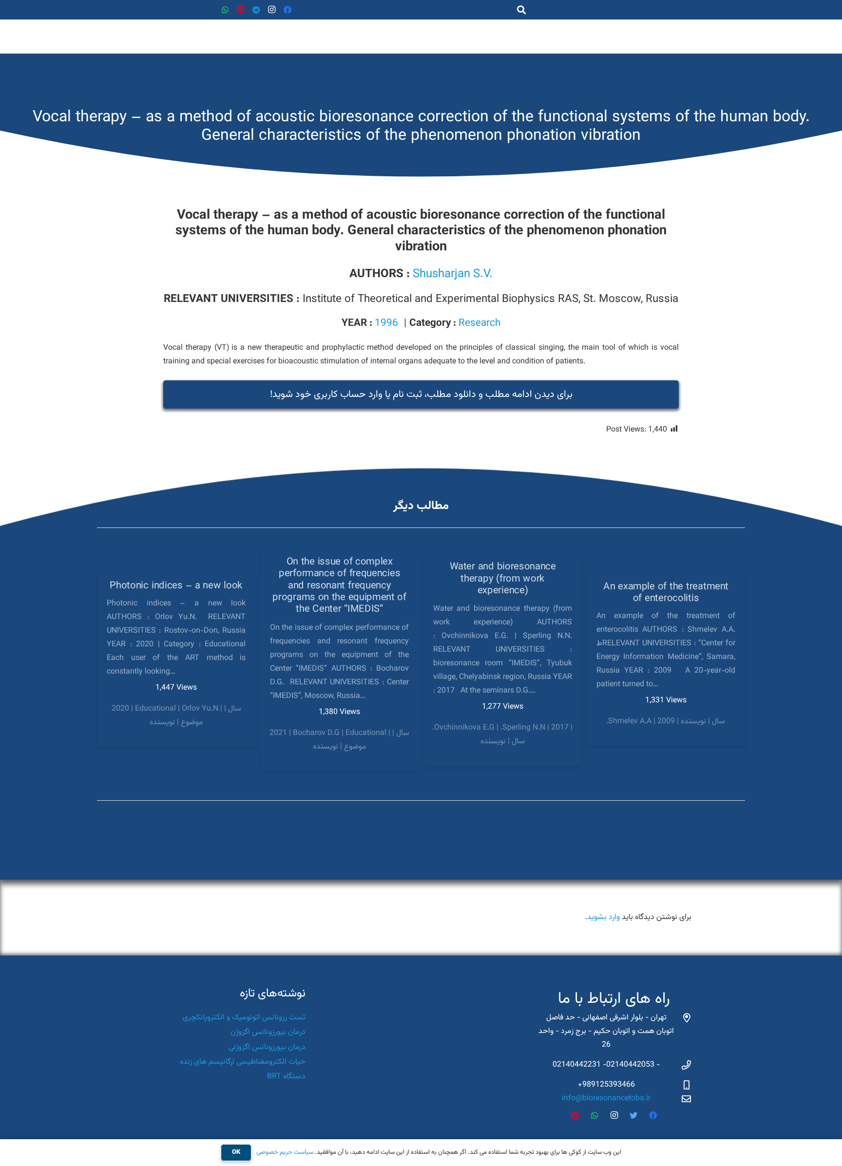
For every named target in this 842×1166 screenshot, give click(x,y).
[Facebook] (287, 10)
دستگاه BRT (286, 1077)
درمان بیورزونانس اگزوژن (268, 1032)
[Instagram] (272, 10)
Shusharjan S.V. (453, 274)
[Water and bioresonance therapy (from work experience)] (502, 660)
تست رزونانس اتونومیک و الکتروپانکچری (244, 1018)
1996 (386, 323)
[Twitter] (633, 1115)
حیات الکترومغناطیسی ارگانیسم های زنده (243, 1062)
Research (479, 323)
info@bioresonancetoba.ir (606, 1098)
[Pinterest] (241, 10)
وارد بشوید (603, 917)
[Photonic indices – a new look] (176, 660)
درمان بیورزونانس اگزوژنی (267, 1047)
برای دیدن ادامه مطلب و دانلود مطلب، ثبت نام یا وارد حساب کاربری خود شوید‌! (421, 394)
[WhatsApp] (225, 10)
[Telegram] (256, 10)
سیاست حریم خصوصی (284, 1152)
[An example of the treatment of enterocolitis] (666, 660)
